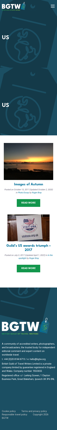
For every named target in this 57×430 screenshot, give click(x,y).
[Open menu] (52, 6)
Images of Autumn (28, 184)
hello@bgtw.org (38, 359)
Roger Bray (36, 192)
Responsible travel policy (14, 414)
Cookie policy (9, 411)
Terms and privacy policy (34, 411)
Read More (28, 203)
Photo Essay (23, 192)
